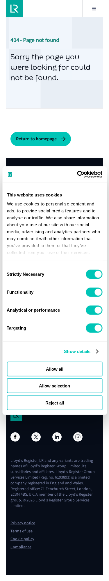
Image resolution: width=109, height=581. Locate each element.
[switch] (94, 292)
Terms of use (21, 531)
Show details (77, 351)
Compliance (20, 547)
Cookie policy (22, 539)
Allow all (54, 368)
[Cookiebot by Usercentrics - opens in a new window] (77, 174)
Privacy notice (22, 523)
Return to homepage (36, 139)
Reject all (54, 402)
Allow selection (54, 385)
